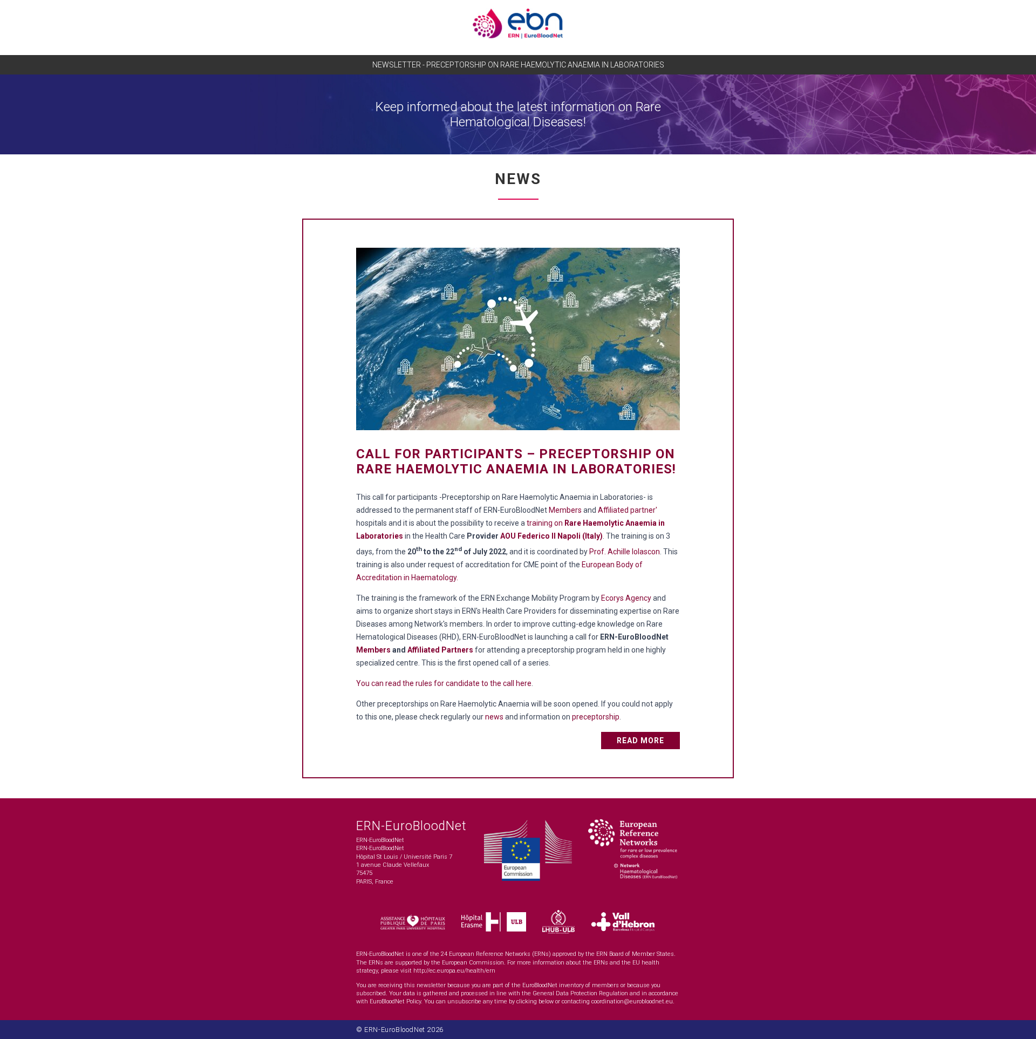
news (494, 716)
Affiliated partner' (627, 510)
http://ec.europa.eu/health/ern (454, 970)
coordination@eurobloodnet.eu (632, 1001)
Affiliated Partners (440, 650)
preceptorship (595, 716)
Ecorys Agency (626, 598)
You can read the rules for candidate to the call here (443, 683)
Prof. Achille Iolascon (624, 551)
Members (565, 510)
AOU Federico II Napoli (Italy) (551, 536)
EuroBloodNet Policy (395, 1001)
